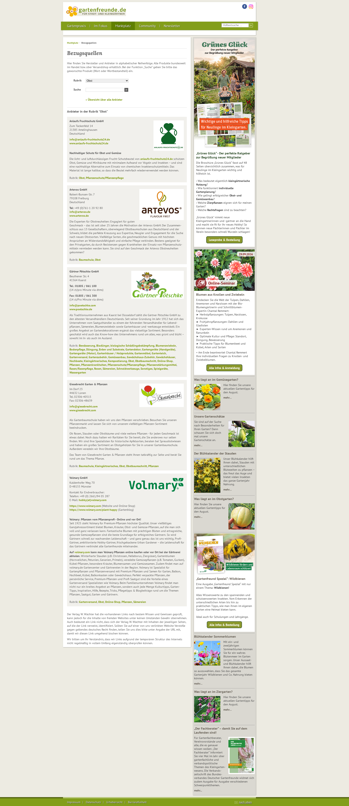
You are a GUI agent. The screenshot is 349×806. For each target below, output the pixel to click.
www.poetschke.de (80, 309)
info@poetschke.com (82, 305)
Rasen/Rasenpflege (81, 368)
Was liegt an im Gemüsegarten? (216, 380)
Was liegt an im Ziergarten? (213, 692)
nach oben (245, 802)
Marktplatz (123, 26)
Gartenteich (159, 353)
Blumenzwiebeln (166, 345)
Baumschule (86, 260)
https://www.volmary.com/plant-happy (93, 510)
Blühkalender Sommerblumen (215, 636)
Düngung (92, 349)
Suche (77, 89)
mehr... (198, 790)
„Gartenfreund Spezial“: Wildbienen (220, 579)
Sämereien (109, 368)
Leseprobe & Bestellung (224, 240)
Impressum (73, 802)
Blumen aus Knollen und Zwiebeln (220, 294)
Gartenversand (78, 357)
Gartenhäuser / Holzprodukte (115, 353)
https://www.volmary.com (85, 506)
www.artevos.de (79, 215)
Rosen (97, 368)
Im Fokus (100, 26)
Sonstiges (146, 368)
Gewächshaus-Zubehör (141, 357)
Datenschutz (93, 802)
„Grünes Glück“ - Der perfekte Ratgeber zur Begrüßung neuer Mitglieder (223, 155)
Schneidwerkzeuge (128, 368)
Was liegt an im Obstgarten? (214, 499)
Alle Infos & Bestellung (224, 625)
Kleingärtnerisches (95, 361)
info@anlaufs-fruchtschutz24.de (89, 139)
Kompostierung (117, 361)
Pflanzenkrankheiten (93, 365)
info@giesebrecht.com (83, 406)
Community (147, 26)
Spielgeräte (161, 368)
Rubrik (78, 80)
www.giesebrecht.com (82, 410)
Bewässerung (87, 345)
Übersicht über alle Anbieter (105, 99)
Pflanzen (74, 365)
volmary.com (82, 552)
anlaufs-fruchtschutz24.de (156, 159)
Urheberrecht (114, 802)
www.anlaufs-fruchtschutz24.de (88, 143)
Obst (82, 178)
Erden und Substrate (111, 349)
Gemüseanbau (117, 357)
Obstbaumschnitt (145, 361)
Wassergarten (77, 372)
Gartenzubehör (98, 357)
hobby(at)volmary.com (92, 500)
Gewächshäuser (165, 357)
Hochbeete (76, 361)
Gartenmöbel (142, 353)
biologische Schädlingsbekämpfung (132, 345)
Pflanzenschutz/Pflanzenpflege (105, 178)
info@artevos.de (79, 212)
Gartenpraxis (76, 26)
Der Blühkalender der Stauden (215, 453)
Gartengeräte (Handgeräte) (158, 349)
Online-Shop (165, 361)
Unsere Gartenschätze (209, 416)
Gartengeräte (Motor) (82, 353)
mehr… (227, 397)
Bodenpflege (77, 349)
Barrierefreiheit (137, 802)
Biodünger (102, 345)
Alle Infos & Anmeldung (224, 368)
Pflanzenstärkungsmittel (162, 365)
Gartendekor (133, 349)
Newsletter (172, 26)
